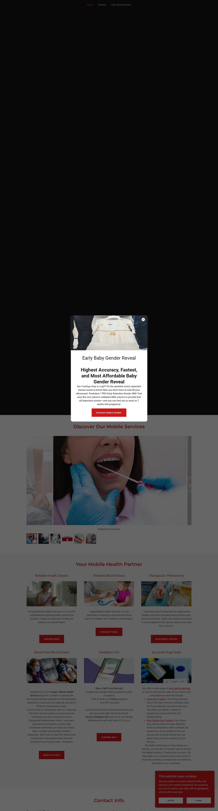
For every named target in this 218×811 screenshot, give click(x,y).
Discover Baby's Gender (109, 412)
